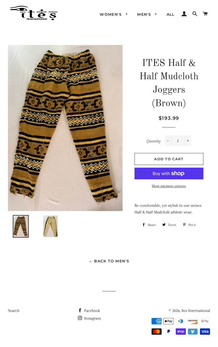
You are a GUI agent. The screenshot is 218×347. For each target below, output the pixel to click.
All (171, 14)
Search (13, 310)
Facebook (91, 310)
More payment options (169, 186)
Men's (144, 14)
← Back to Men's (109, 261)
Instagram (92, 318)
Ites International (196, 310)
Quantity (153, 141)
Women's (111, 14)
